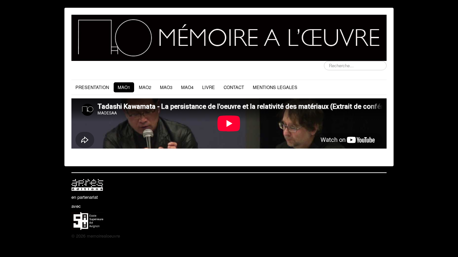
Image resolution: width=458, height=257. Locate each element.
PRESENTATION (92, 87)
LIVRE (208, 87)
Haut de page (374, 236)
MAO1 (124, 87)
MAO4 (187, 87)
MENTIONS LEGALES (275, 87)
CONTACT (234, 87)
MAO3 (166, 87)
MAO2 (145, 87)
